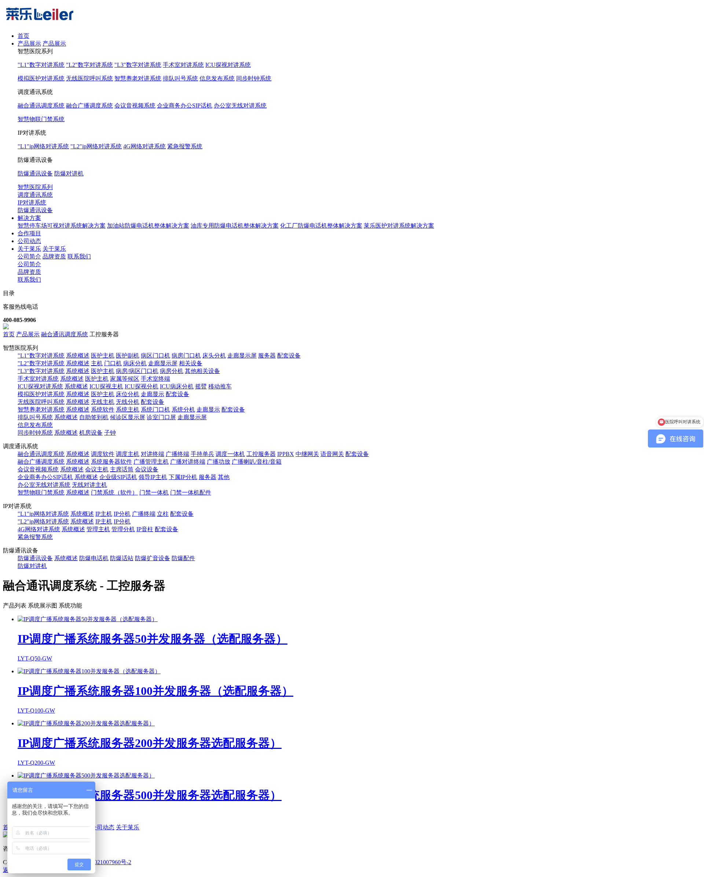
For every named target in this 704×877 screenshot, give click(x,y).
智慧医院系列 (35, 187)
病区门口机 (155, 355)
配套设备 (289, 355)
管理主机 (98, 529)
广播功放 (218, 462)
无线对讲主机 (89, 485)
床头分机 (214, 355)
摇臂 (201, 386)
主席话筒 (121, 469)
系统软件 (102, 409)
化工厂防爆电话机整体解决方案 (321, 225)
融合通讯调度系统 (41, 105)
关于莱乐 (29, 249)
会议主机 (97, 469)
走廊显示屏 (242, 355)
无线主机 (102, 402)
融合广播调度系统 (89, 105)
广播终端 (177, 454)
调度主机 (127, 454)
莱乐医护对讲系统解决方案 (399, 225)
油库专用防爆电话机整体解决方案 (235, 225)
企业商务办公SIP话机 (184, 105)
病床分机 (135, 363)
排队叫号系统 (180, 78)
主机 (97, 363)
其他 (224, 477)
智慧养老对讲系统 (137, 78)
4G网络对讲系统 (144, 146)
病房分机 (171, 371)
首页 (23, 36)
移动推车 (220, 386)
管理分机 (123, 529)
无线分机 (127, 402)
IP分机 (122, 514)
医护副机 (127, 355)
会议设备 (146, 469)
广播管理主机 (151, 462)
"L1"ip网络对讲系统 (43, 146)
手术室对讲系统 (183, 65)
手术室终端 (155, 379)
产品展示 (29, 43)
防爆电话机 (94, 558)
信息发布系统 (217, 78)
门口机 (113, 363)
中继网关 (307, 454)
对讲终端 (152, 454)
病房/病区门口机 (137, 371)
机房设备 (91, 433)
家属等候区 (124, 379)
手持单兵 (202, 454)
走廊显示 (152, 394)
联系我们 (79, 256)
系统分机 (183, 409)
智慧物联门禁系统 (41, 119)
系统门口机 (155, 409)
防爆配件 (183, 558)
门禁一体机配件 (190, 492)
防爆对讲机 (69, 173)
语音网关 (332, 454)
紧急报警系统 (184, 146)
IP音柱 (144, 529)
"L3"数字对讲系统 (137, 65)
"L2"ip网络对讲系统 (96, 146)
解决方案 (29, 218)
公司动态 (29, 241)
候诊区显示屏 (127, 417)
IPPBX (285, 454)
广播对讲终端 (187, 462)
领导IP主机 (153, 477)
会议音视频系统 (134, 105)
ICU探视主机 (106, 386)
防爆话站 (121, 558)
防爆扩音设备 (152, 558)
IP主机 (103, 514)
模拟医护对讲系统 (41, 78)
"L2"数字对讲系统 (89, 65)
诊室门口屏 (161, 417)
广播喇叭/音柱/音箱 (257, 462)
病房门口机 (186, 355)
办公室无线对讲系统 (240, 105)
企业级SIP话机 (118, 477)
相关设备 (190, 363)
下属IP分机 (183, 477)
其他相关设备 (202, 371)
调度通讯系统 (35, 195)
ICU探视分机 (141, 386)
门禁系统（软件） (114, 492)
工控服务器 (261, 454)
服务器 (267, 355)
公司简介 (29, 256)
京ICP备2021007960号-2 (100, 862)
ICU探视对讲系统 (228, 65)
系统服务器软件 (111, 462)
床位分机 (127, 394)
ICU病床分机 (177, 386)
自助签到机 (94, 417)
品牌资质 (54, 256)
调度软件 (102, 454)
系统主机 (127, 409)
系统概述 (77, 355)
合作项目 (29, 233)
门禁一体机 (154, 492)
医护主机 (102, 355)
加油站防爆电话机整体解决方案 (148, 225)
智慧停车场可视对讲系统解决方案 (62, 225)
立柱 (163, 514)
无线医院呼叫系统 (89, 78)
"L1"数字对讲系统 (41, 65)
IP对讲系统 (32, 202)
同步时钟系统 (253, 78)
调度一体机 (230, 454)
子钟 (110, 433)
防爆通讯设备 (35, 173)
